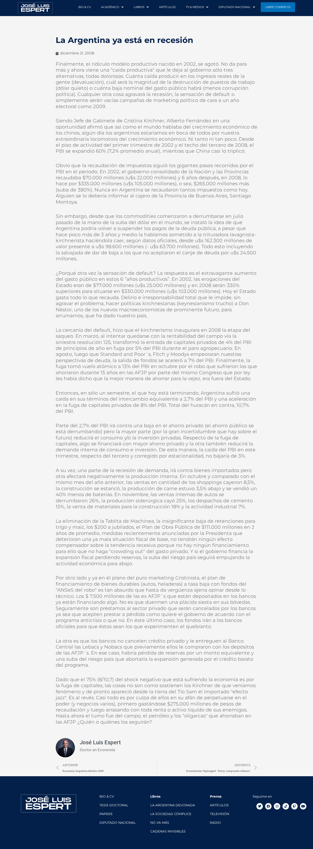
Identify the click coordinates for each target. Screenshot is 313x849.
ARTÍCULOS (167, 7)
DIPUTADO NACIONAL (235, 7)
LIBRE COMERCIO (278, 7)
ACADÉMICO (110, 7)
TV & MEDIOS (195, 7)
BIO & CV (84, 7)
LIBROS (139, 7)
